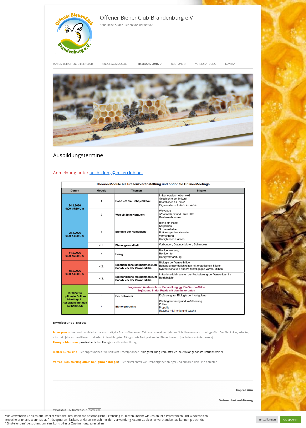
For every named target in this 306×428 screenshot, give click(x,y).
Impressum (244, 390)
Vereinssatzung (205, 64)
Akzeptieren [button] (290, 419)
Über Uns (177, 64)
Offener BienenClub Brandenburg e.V (146, 17)
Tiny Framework (75, 410)
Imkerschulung (148, 64)
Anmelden (95, 410)
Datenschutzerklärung (236, 400)
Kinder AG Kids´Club (115, 64)
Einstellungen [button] (267, 419)
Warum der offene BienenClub (73, 64)
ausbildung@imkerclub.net (116, 172)
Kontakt (231, 64)
